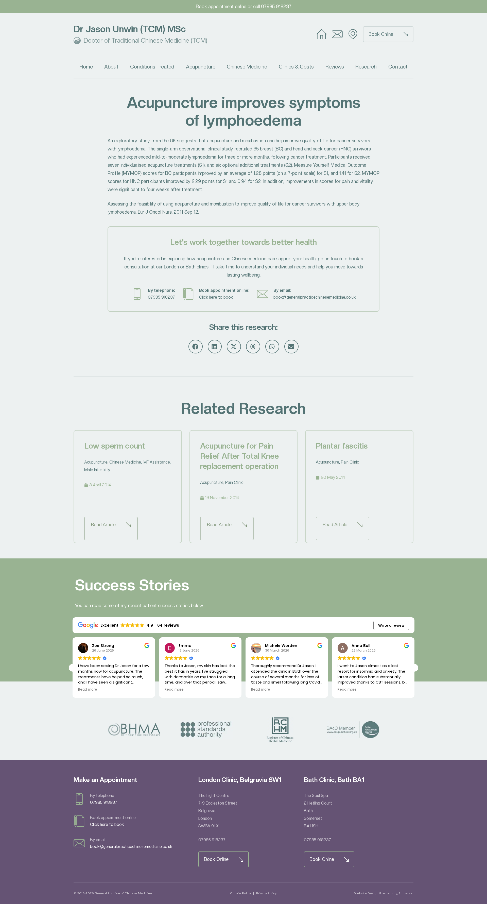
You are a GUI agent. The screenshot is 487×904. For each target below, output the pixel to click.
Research (366, 67)
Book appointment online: (224, 290)
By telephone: (161, 290)
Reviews (334, 67)
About (111, 67)
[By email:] (262, 294)
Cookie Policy (240, 893)
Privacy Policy (266, 893)
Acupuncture (200, 67)
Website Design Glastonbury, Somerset (383, 893)
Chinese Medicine (247, 67)
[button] (195, 346)
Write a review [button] (391, 625)
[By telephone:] (137, 294)
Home (86, 67)
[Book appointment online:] (188, 294)
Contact (398, 67)
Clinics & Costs (296, 67)
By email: (282, 290)
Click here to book (216, 297)
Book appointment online (221, 6)
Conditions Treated (152, 67)
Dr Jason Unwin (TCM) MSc (130, 29)
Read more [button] (87, 689)
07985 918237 (276, 6)
